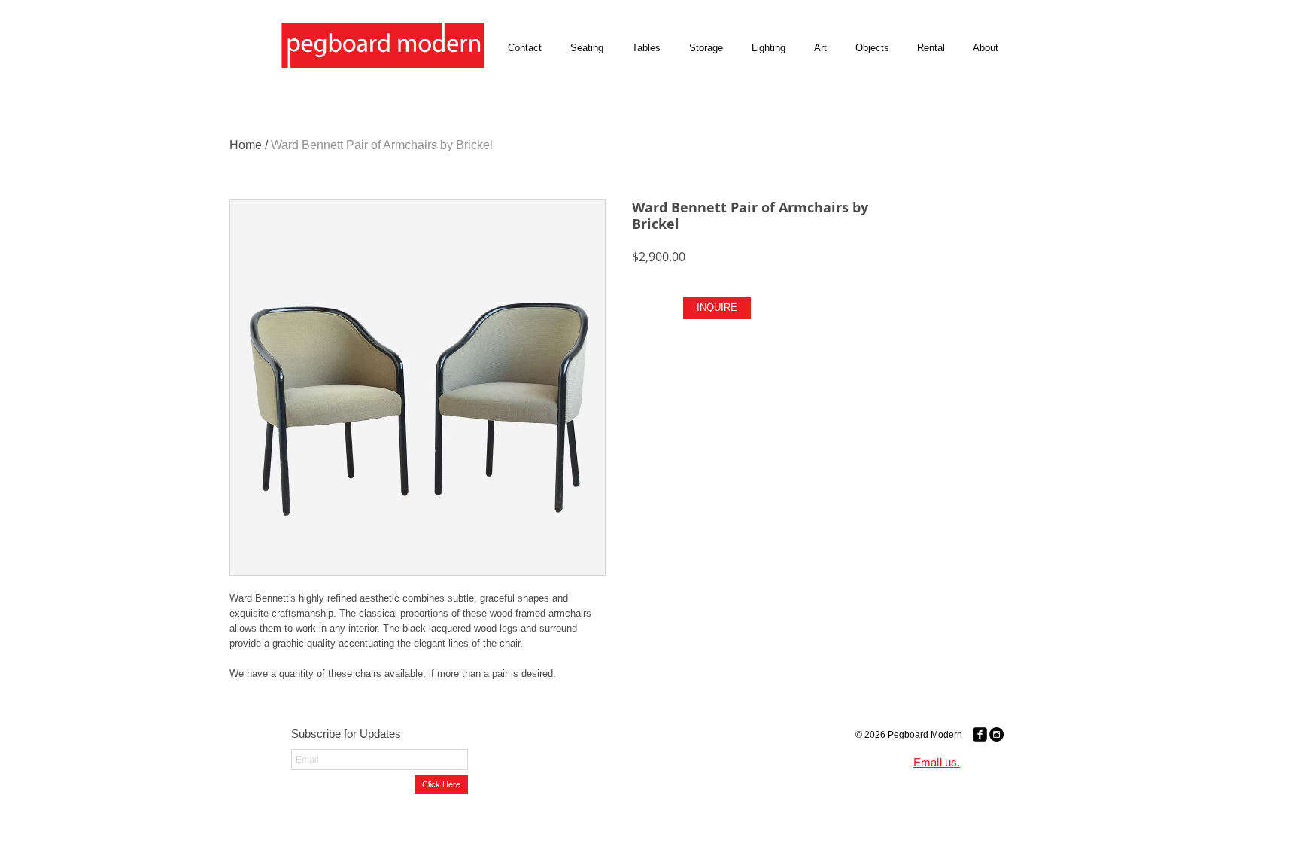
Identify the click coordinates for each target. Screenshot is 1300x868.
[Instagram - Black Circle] (996, 734)
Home (245, 145)
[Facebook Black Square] (980, 734)
